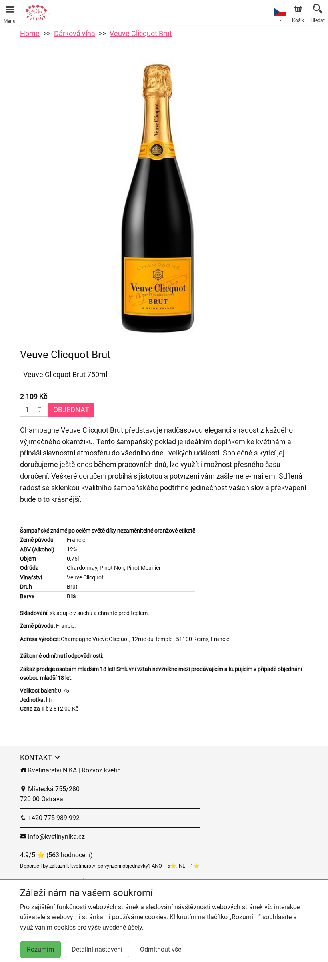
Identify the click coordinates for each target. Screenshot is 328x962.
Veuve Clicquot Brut (141, 33)
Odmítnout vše (160, 949)
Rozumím (40, 949)
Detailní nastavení (97, 949)
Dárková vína (74, 33)
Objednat (71, 409)
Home (30, 33)
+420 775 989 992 (53, 818)
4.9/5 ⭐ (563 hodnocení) (56, 855)
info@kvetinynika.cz (55, 836)
